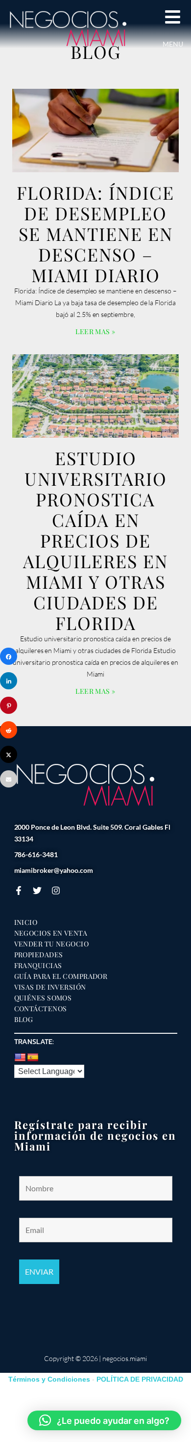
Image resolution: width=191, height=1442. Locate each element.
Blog (23, 1019)
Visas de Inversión (50, 987)
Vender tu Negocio (51, 944)
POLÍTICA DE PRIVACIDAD (139, 1379)
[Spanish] (33, 1058)
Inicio (26, 922)
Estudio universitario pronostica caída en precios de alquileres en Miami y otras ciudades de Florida (95, 540)
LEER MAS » (95, 331)
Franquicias (38, 965)
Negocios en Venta (51, 933)
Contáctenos (40, 1008)
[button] (104, 1420)
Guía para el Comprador (61, 976)
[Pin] (8, 705)
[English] (20, 1058)
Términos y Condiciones (49, 1379)
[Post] (8, 754)
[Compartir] (8, 656)
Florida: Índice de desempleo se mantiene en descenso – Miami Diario (95, 234)
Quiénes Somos (43, 998)
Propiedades (38, 954)
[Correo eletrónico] (8, 778)
